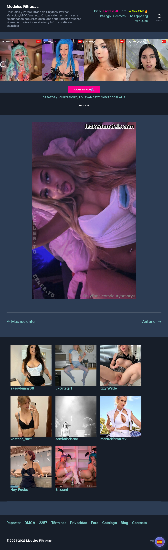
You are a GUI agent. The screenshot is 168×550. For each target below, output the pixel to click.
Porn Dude (141, 21)
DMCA (30, 523)
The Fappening (138, 16)
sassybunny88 (22, 388)
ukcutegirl (63, 388)
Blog (124, 523)
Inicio (97, 11)
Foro (123, 11)
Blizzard (61, 490)
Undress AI (110, 11)
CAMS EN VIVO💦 (84, 89)
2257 (43, 523)
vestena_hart (21, 439)
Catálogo (105, 16)
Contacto (119, 16)
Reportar (14, 523)
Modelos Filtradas (23, 7)
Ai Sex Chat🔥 (138, 11)
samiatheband (66, 439)
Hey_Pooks (19, 490)
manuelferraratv (113, 439)
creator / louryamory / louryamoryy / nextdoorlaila (84, 97)
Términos (58, 523)
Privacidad (78, 523)
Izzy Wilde (108, 388)
